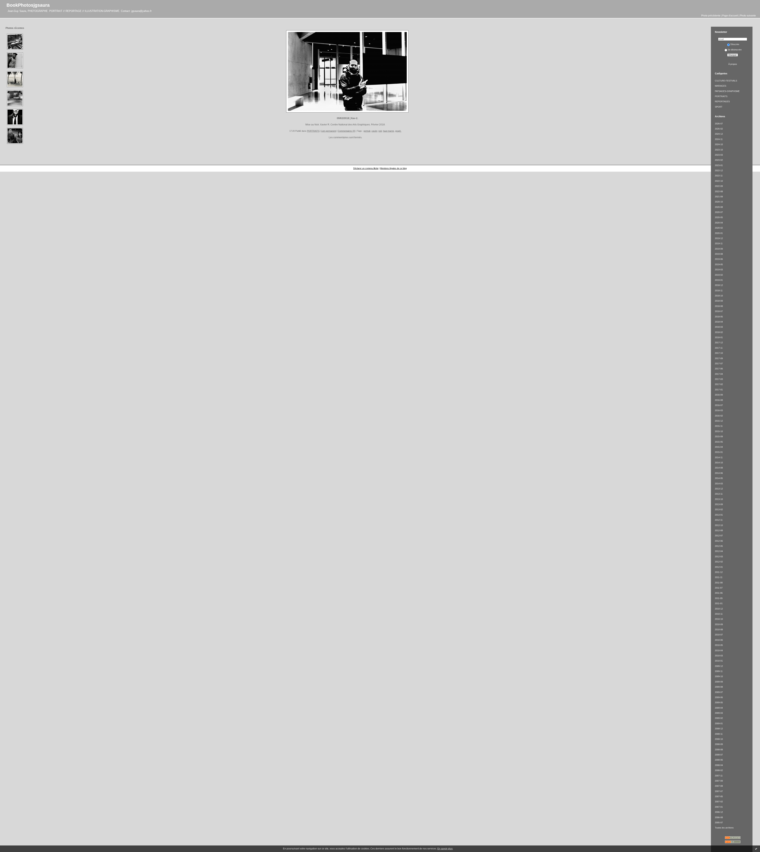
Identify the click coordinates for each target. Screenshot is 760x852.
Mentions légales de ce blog (393, 168)
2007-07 (719, 791)
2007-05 (719, 796)
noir (380, 131)
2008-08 (719, 749)
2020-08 (719, 207)
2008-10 (719, 739)
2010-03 (719, 655)
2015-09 (719, 436)
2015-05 (719, 442)
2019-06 (719, 259)
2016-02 (719, 416)
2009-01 (719, 723)
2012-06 (719, 541)
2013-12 (719, 489)
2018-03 (719, 327)
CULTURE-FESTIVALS (726, 81)
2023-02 (719, 160)
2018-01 (719, 337)
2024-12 (719, 134)
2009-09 (719, 682)
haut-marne (388, 131)
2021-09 (719, 196)
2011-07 (719, 588)
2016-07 (719, 405)
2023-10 (719, 150)
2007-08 (719, 786)
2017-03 (719, 379)
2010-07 (719, 634)
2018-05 (719, 316)
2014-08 (719, 468)
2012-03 (719, 556)
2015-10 (719, 431)
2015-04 (719, 447)
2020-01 (719, 233)
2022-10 (719, 181)
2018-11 (719, 290)
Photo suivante (748, 15)
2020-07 (719, 212)
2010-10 (719, 619)
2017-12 (719, 342)
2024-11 (719, 139)
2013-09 (719, 504)
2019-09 (719, 249)
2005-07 (719, 822)
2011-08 (719, 582)
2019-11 (719, 243)
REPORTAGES (722, 101)
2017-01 (719, 389)
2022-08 (719, 191)
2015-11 (719, 426)
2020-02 (719, 228)
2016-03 (719, 410)
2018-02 (719, 332)
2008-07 (719, 755)
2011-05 (719, 598)
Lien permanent (328, 131)
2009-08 (719, 687)
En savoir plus (445, 848)
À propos (732, 64)
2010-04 (719, 650)
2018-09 (719, 301)
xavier (374, 131)
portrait (367, 131)
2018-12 (719, 285)
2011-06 (719, 593)
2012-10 (719, 525)
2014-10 (719, 462)
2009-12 (719, 666)
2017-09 (719, 358)
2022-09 (719, 186)
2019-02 (719, 275)
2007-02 (719, 801)
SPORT (718, 107)
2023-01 (719, 165)
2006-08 (719, 817)
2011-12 (719, 572)
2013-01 (719, 515)
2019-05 (719, 264)
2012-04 (719, 551)
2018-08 (719, 306)
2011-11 (718, 577)
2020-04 (719, 223)
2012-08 (719, 530)
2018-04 (719, 322)
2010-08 (719, 629)
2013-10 (719, 499)
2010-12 (719, 609)
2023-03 (719, 155)
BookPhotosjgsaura (28, 5)
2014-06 (719, 473)
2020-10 (719, 202)
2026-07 (719, 123)
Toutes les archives (724, 827)
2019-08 (719, 254)
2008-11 (719, 734)
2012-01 (719, 567)
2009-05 (719, 702)
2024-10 (719, 144)
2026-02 (719, 129)
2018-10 (719, 295)
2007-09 (719, 781)
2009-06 (719, 697)
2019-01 (719, 280)
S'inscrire (734, 44)
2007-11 (719, 775)
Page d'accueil (730, 15)
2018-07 (719, 311)
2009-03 (719, 713)
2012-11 (719, 520)
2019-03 (719, 269)
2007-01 (719, 807)
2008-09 (719, 744)
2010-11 (719, 614)
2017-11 (719, 348)
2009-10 (719, 676)
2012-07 (719, 535)
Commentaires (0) (346, 131)
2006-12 (719, 812)
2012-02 (719, 561)
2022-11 (719, 175)
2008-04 (719, 765)
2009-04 (719, 708)
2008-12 (719, 728)
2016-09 (719, 395)
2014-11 (719, 457)
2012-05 (719, 546)
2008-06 (719, 760)
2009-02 (719, 718)
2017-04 (719, 374)
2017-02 (719, 384)
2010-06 (719, 640)
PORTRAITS (313, 131)
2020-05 (719, 217)
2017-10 (719, 353)
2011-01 (719, 603)
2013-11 (719, 494)
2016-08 (719, 400)
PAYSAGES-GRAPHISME (727, 91)
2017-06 (719, 368)
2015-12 (719, 421)
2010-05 (719, 645)
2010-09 (719, 624)
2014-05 (719, 478)
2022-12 (719, 170)
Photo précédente (710, 15)
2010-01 (719, 661)
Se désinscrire (735, 49)
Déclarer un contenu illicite (365, 168)
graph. (398, 131)
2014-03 (719, 483)
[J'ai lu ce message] (756, 848)
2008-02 (719, 770)
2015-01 (719, 452)
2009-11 (719, 671)
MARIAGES (720, 86)
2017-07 (719, 363)
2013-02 (719, 509)
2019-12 (719, 238)
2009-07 (719, 692)
